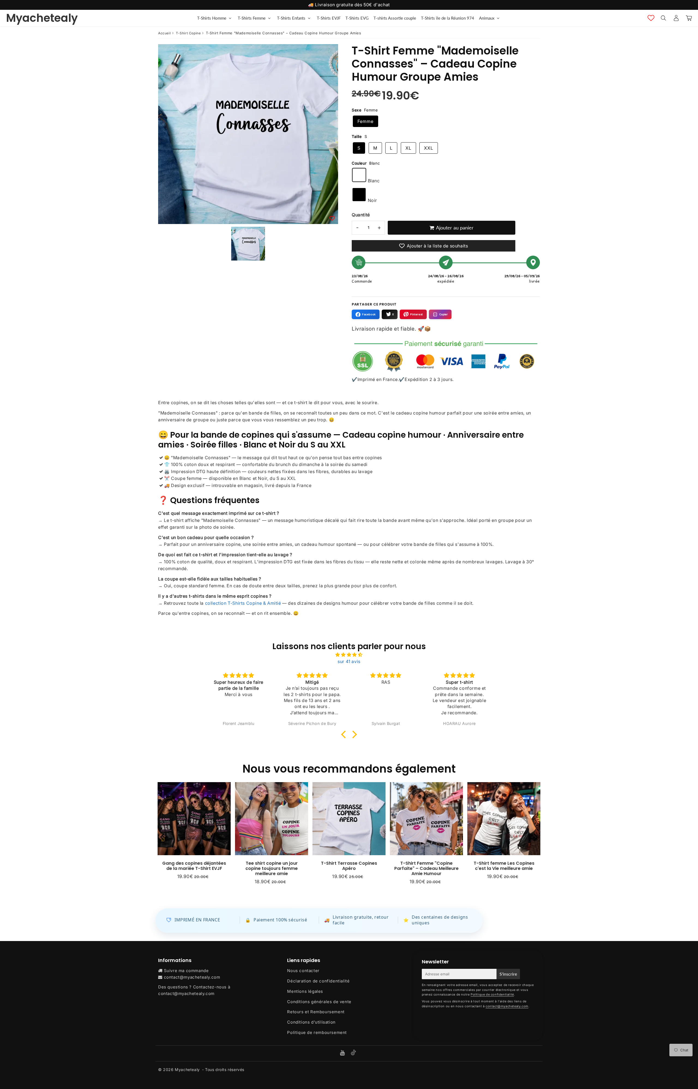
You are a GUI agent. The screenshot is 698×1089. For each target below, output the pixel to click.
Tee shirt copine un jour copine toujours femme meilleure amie (271, 868)
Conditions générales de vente (319, 1001)
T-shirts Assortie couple (395, 18)
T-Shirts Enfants (291, 18)
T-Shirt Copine (188, 33)
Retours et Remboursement (315, 1011)
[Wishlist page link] (651, 17)
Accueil (164, 33)
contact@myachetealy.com (192, 977)
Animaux (486, 18)
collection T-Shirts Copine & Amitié (243, 603)
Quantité (361, 214)
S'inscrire (508, 973)
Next (536, 836)
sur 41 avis (349, 661)
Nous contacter (303, 970)
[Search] (663, 18)
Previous (162, 836)
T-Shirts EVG (357, 18)
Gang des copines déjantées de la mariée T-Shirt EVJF (194, 866)
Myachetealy (42, 18)
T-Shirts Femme (252, 18)
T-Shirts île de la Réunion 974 (447, 18)
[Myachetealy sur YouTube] (343, 1053)
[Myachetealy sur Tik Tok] (353, 1053)
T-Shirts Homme (211, 18)
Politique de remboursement (317, 1032)
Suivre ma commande (186, 970)
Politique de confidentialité (492, 994)
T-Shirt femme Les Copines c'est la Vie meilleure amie (504, 866)
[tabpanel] (248, 243)
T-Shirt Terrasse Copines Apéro (349, 866)
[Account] (676, 18)
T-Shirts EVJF (329, 18)
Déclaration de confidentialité (318, 981)
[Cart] (689, 18)
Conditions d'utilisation (311, 1022)
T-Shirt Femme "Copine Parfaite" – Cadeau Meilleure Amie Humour (426, 868)
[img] (349, 654)
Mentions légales (305, 991)
